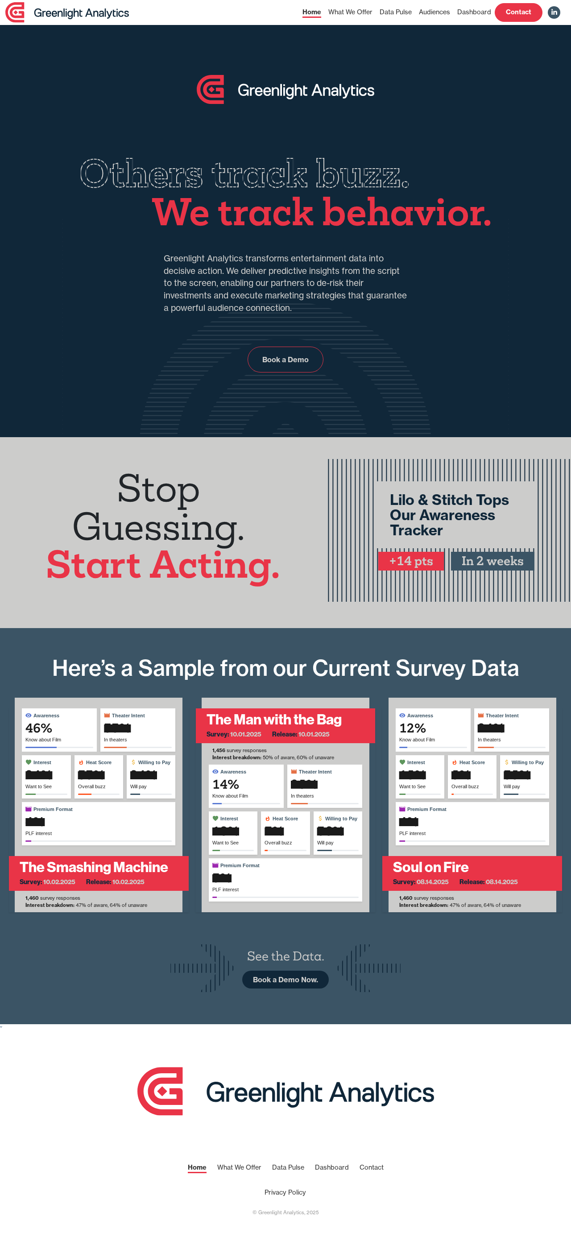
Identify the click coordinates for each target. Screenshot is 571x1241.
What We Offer (350, 12)
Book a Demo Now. (285, 979)
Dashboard (474, 12)
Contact (518, 12)
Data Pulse (396, 12)
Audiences (434, 12)
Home (311, 12)
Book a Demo (285, 359)
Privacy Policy (285, 1192)
